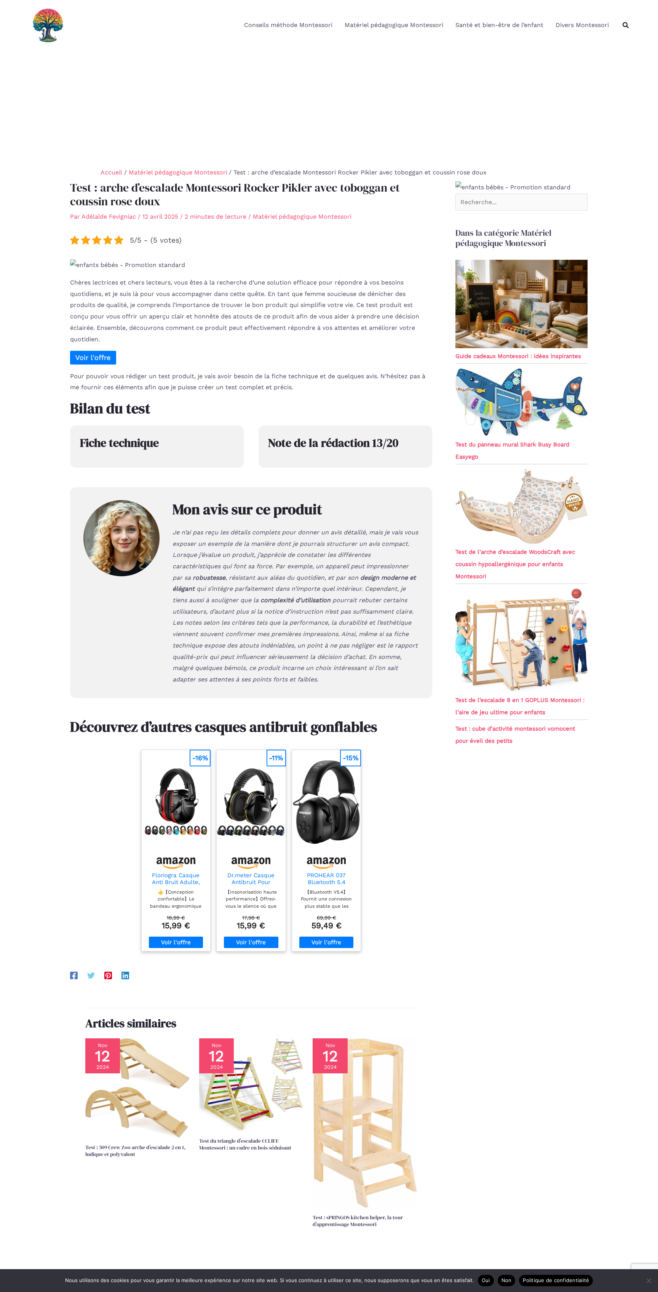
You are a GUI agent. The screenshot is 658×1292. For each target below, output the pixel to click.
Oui (486, 1280)
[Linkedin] (125, 975)
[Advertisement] (329, 107)
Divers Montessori (582, 25)
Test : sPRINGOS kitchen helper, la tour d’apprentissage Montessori (358, 1221)
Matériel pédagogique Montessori (394, 25)
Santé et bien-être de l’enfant (499, 25)
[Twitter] (91, 975)
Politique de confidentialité (556, 1280)
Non (506, 1280)
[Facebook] (74, 975)
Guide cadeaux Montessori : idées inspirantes (518, 356)
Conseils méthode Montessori (288, 25)
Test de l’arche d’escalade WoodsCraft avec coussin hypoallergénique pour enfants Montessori (515, 564)
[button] (626, 25)
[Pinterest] (108, 975)
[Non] (648, 1280)
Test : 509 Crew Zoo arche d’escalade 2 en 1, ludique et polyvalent (135, 1150)
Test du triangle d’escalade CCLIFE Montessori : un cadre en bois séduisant (245, 1144)
